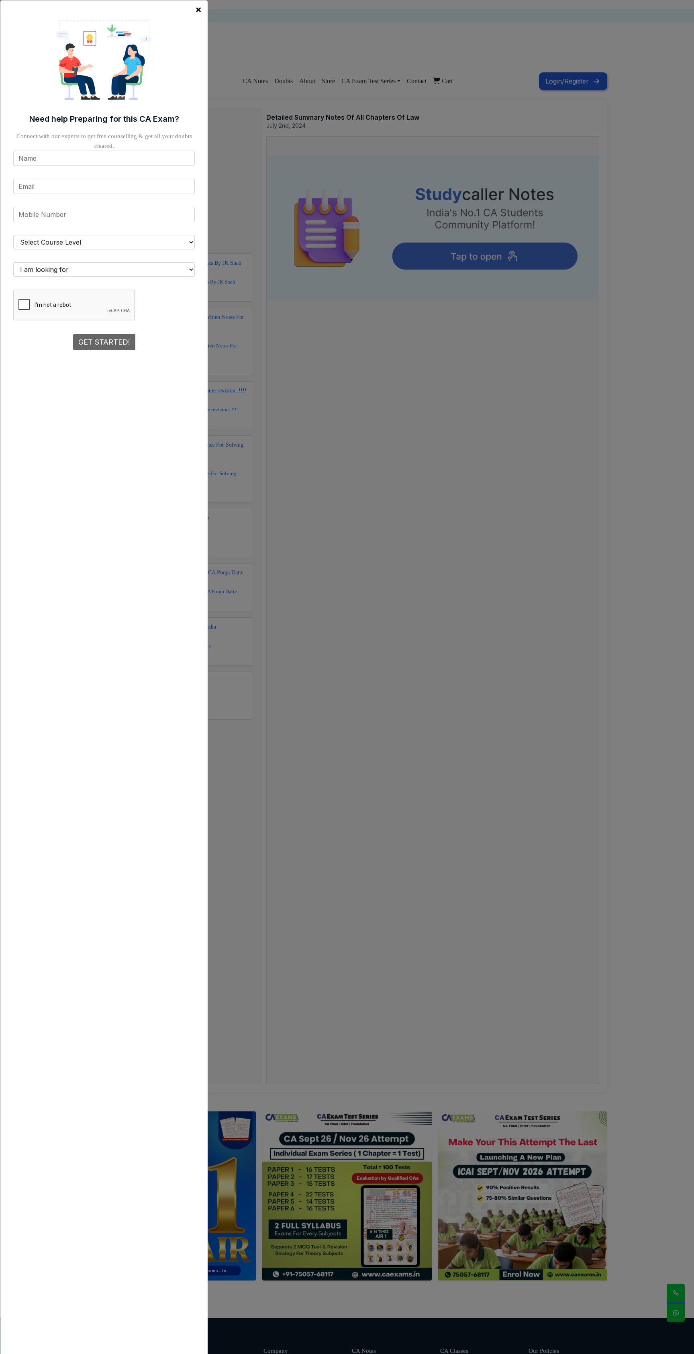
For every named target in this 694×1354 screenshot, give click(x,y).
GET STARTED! (104, 342)
